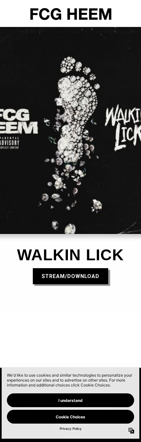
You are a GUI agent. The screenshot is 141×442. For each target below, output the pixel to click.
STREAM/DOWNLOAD (70, 276)
